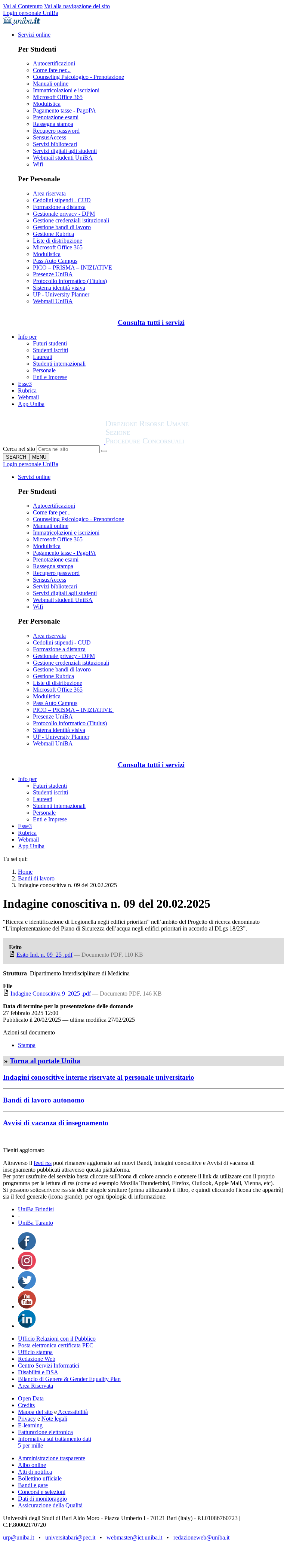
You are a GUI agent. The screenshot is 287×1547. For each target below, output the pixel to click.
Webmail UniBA (53, 301)
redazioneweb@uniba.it (201, 1537)
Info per (27, 336)
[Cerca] (104, 451)
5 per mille (30, 1445)
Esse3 (25, 384)
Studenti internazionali (59, 363)
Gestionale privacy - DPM (64, 213)
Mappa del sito (35, 1412)
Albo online (32, 1465)
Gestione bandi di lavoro (62, 227)
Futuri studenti (50, 343)
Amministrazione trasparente (51, 1458)
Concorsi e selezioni (41, 1492)
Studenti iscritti (50, 350)
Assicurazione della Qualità (50, 1505)
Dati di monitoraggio (42, 1498)
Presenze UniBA (53, 274)
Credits (26, 1405)
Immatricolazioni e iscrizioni (66, 90)
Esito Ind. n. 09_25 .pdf (44, 954)
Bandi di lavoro (36, 878)
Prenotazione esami (55, 117)
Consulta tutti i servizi (151, 322)
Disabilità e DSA (38, 1372)
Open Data (31, 1398)
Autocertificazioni (54, 63)
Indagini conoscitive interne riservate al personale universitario (98, 1077)
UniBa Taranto (35, 1223)
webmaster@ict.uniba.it (134, 1537)
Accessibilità (72, 1412)
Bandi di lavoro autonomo (43, 1100)
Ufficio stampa (35, 1352)
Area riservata (49, 193)
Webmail (28, 397)
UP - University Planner (61, 294)
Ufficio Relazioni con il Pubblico (57, 1338)
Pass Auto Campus (55, 261)
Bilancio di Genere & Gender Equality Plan (69, 1379)
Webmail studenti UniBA (63, 157)
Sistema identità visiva (59, 288)
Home (25, 871)
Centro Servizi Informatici (48, 1365)
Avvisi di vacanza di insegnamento (55, 1123)
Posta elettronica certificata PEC (55, 1345)
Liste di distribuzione (57, 240)
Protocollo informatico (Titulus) (70, 281)
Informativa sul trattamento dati (54, 1439)
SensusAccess (49, 137)
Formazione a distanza (59, 207)
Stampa (27, 1045)
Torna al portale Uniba (45, 1061)
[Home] (165, 442)
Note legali (54, 1418)
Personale (44, 370)
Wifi (38, 164)
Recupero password (56, 130)
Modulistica (47, 104)
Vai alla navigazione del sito (77, 6)
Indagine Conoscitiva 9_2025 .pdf (50, 993)
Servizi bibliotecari (55, 144)
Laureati (42, 357)
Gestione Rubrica (53, 234)
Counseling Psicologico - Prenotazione (78, 77)
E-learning (30, 1425)
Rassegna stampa (53, 124)
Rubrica (27, 390)
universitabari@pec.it (70, 1537)
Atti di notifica (35, 1471)
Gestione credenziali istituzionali (71, 220)
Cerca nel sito (19, 449)
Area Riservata (35, 1386)
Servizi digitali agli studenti (65, 151)
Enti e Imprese (50, 377)
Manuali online (50, 83)
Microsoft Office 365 (58, 97)
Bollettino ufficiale (40, 1478)
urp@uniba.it (18, 1537)
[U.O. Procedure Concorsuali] (54, 442)
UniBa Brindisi (36, 1209)
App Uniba (31, 404)
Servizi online (34, 34)
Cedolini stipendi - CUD (62, 200)
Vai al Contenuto (23, 6)
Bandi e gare (33, 1485)
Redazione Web (36, 1359)
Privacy (27, 1418)
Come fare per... (52, 70)
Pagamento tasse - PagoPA (64, 110)
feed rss (43, 1163)
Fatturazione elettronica (45, 1432)
